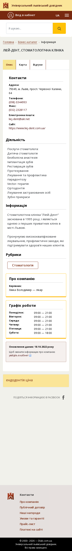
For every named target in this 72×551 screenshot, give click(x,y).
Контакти (27, 495)
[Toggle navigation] (67, 15)
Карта (23, 64)
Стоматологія (22, 265)
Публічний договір (32, 507)
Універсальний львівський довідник (37, 5)
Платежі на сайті (31, 529)
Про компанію (29, 502)
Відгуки (38, 64)
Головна (8, 42)
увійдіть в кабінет (19, 355)
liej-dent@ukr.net (19, 119)
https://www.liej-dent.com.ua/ (27, 128)
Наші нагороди (30, 513)
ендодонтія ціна (19, 380)
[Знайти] (59, 28)
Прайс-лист (27, 524)
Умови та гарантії (32, 518)
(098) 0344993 (18, 102)
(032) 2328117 (18, 110)
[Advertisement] (36, 440)
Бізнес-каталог (27, 42)
